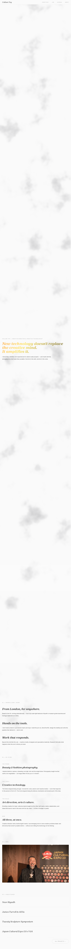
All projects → (60, 941)
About (67, 2)
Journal (59, 2)
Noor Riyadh (8, 902)
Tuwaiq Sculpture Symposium (17, 921)
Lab (53, 2)
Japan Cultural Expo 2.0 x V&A (17, 931)
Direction (45, 2)
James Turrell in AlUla (13, 912)
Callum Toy (7, 2)
